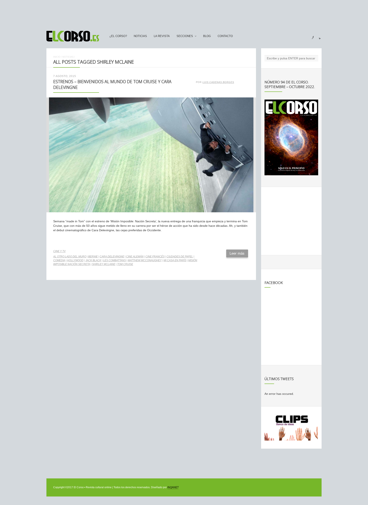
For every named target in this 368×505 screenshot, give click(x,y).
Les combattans (114, 260)
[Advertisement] (184, 13)
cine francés (155, 256)
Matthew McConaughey (145, 260)
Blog (207, 36)
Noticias (140, 36)
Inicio (56, 57)
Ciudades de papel (180, 256)
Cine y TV (59, 251)
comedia (59, 260)
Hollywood (75, 260)
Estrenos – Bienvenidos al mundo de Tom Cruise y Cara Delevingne (112, 84)
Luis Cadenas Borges (218, 82)
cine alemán (135, 256)
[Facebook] (310, 36)
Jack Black (93, 260)
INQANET (172, 487)
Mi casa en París (175, 260)
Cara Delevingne (112, 256)
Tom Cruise (125, 264)
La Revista (162, 36)
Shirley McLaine (103, 264)
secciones (185, 36)
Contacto (225, 36)
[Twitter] (318, 36)
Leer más (237, 253)
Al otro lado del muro (69, 256)
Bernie (93, 256)
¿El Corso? (118, 36)
